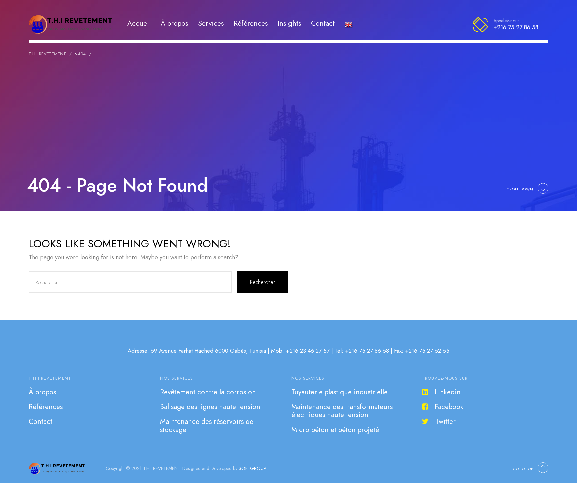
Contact (323, 23)
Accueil (139, 23)
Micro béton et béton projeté (335, 430)
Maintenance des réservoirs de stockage (206, 425)
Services (211, 23)
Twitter (445, 421)
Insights (289, 23)
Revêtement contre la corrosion (208, 392)
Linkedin (448, 392)
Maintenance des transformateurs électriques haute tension (342, 411)
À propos (174, 23)
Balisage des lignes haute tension (210, 407)
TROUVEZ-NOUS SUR (445, 378)
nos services (176, 378)
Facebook (449, 407)
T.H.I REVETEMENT (50, 378)
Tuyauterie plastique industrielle (339, 392)
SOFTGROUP (252, 468)
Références (251, 23)
